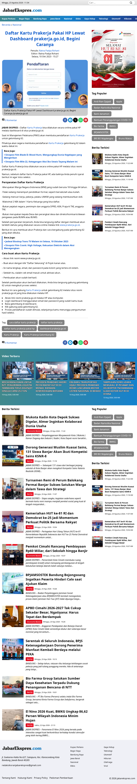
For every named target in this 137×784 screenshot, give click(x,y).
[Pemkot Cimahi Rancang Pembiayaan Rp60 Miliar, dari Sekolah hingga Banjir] (97, 226)
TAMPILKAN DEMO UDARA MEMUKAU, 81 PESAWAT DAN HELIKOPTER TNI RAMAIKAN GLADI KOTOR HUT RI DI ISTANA (118, 388)
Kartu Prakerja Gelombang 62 (39, 334)
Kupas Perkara (8, 18)
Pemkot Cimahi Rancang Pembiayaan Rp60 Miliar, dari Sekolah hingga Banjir (118, 224)
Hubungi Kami (25, 777)
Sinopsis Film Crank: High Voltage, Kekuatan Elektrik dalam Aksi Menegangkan (39, 247)
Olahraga (108, 762)
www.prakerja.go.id (70, 224)
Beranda (6, 24)
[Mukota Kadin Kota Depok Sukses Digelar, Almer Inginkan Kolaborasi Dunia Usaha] (97, 158)
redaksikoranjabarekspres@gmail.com (21, 765)
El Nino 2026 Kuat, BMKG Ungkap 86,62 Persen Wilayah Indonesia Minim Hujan (57, 715)
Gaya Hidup (89, 18)
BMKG (112, 126)
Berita (29, 461)
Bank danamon (101, 113)
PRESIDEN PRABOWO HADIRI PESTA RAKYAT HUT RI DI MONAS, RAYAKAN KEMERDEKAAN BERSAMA (51, 386)
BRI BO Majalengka (103, 138)
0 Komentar (11, 120)
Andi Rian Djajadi (102, 101)
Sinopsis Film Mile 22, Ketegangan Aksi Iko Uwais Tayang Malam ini (41, 161)
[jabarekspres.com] (22, 10)
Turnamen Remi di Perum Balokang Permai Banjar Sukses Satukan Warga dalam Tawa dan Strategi (119, 191)
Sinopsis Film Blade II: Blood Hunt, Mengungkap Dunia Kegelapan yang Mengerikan (43, 156)
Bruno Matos (125, 138)
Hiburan (128, 18)
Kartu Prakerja (34, 127)
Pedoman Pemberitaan (61, 777)
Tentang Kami (9, 777)
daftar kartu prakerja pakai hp (19, 328)
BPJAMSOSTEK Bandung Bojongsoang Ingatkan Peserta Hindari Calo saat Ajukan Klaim (55, 579)
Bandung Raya (40, 18)
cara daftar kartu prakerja (22, 322)
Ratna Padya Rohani (49, 50)
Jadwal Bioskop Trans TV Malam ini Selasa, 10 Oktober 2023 (36, 241)
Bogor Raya (24, 18)
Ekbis (78, 18)
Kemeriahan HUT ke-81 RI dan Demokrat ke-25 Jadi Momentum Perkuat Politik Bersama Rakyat (119, 208)
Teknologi (103, 18)
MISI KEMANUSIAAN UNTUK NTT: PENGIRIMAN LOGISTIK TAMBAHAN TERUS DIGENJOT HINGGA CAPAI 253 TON (17, 386)
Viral (106, 766)
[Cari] (131, 3)
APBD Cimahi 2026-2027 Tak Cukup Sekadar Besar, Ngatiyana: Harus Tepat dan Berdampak (53, 612)
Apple (119, 101)
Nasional (68, 18)
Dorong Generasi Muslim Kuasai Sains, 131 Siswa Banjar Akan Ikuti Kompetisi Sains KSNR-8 (119, 173)
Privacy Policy (41, 777)
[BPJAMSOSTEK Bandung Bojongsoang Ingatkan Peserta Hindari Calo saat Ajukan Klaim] (13, 583)
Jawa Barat (55, 18)
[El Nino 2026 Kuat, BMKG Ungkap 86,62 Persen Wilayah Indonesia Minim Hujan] (13, 720)
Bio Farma (99, 126)
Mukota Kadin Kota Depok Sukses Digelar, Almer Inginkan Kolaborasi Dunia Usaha (119, 157)
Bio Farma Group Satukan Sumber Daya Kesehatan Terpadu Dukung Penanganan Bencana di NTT (53, 682)
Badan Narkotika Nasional (107, 107)
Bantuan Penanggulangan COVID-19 (112, 120)
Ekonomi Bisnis (34, 431)
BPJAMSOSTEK (101, 132)
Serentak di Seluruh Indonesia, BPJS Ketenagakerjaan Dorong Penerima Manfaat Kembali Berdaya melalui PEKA (54, 647)
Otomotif (116, 18)
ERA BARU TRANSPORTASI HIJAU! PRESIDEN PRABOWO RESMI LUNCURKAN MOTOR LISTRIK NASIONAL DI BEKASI (85, 386)
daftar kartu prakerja (51, 322)
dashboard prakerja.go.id (53, 328)
